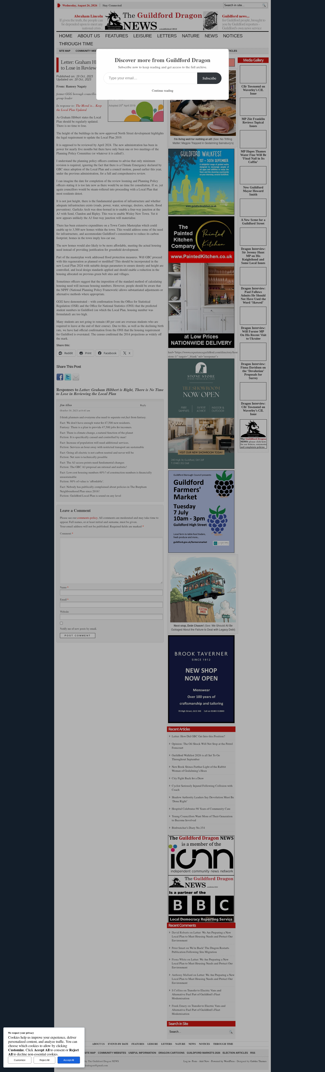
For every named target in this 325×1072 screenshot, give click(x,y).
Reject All (44, 1060)
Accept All (68, 1060)
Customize (19, 1060)
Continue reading (162, 90)
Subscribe (209, 78)
